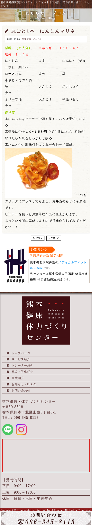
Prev (39, 238)
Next (51, 238)
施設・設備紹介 (23, 371)
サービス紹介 (21, 359)
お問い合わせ (21, 390)
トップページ (21, 353)
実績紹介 (18, 378)
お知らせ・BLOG (24, 384)
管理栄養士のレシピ (32, 39)
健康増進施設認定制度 (46, 255)
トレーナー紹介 (23, 365)
